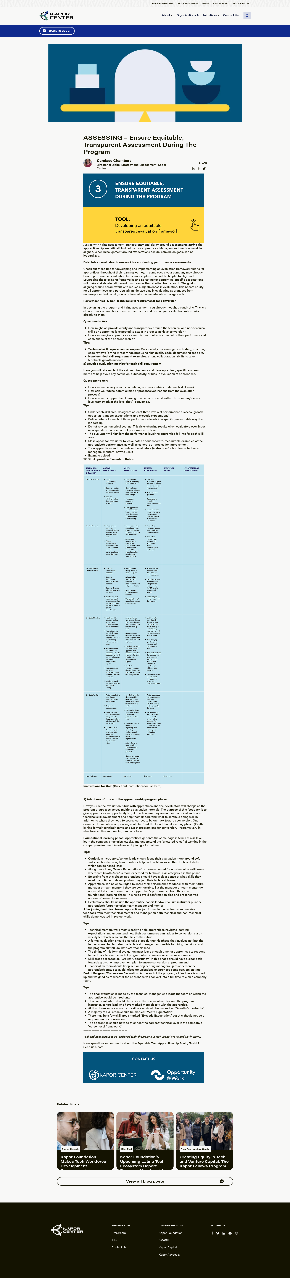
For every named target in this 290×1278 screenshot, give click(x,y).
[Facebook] (212, 1235)
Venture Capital (201, 1149)
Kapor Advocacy (242, 3)
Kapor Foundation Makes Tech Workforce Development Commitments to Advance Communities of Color (85, 1168)
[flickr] (237, 1235)
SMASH (205, 3)
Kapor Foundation (188, 3)
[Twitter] (218, 1235)
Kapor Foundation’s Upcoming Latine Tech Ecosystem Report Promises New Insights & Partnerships (143, 1165)
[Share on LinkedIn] (193, 168)
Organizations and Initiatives (197, 15)
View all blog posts (145, 1181)
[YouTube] (230, 1235)
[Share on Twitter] (205, 168)
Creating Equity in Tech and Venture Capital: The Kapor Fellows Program (204, 1161)
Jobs (114, 1240)
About (166, 15)
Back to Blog (59, 30)
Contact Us (231, 15)
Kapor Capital (221, 3)
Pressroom (119, 1232)
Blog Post (126, 1149)
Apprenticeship (70, 1149)
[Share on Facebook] (199, 168)
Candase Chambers (114, 160)
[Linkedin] (224, 1235)
